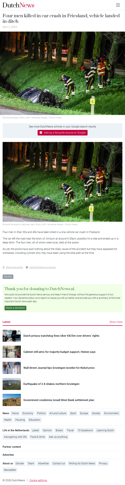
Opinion (47, 430)
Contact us (59, 463)
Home (15, 413)
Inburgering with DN (15, 436)
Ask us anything (58, 436)
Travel (70, 430)
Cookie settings (38, 480)
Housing (20, 419)
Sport (73, 413)
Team (31, 463)
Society (8, 276)
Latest (6, 321)
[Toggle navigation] (118, 5)
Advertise (43, 463)
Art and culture (57, 413)
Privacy (103, 463)
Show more (116, 321)
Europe (84, 413)
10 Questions (85, 430)
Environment (111, 413)
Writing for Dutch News (82, 463)
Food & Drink (37, 436)
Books (59, 430)
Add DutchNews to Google (42, 267)
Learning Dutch (105, 430)
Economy (27, 413)
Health (7, 419)
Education (34, 419)
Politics (41, 413)
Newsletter (10, 469)
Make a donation (15, 307)
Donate (20, 463)
